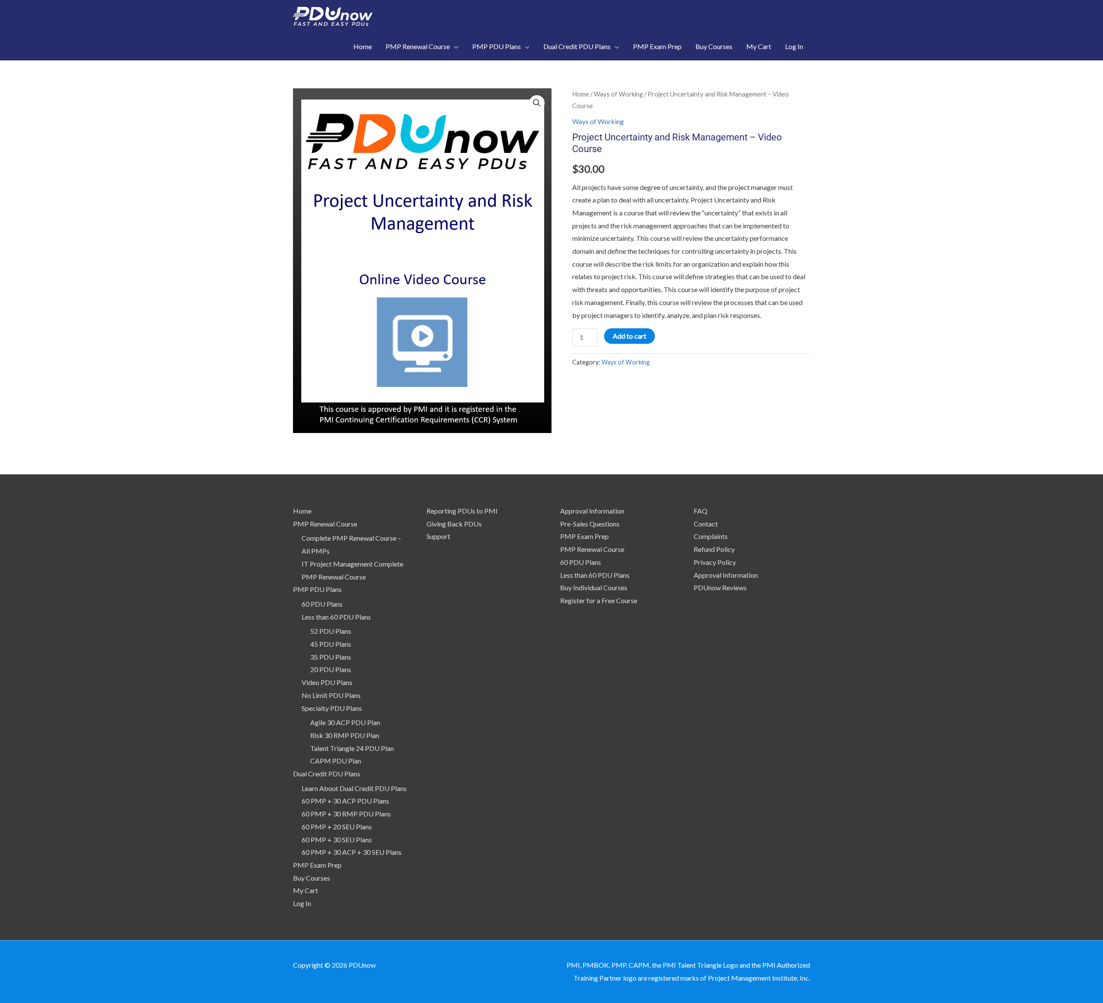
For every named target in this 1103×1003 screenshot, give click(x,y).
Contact (706, 524)
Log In (302, 903)
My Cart (305, 890)
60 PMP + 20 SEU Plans (337, 826)
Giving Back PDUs (454, 524)
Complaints (711, 536)
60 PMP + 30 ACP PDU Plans (345, 801)
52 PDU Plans (330, 631)
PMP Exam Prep (317, 865)
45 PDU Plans (330, 644)
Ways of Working (618, 94)
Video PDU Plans (327, 682)
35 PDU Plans (330, 657)
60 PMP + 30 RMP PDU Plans (346, 814)
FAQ (700, 511)
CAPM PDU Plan (335, 761)
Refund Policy (714, 549)
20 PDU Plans (330, 669)
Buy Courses (311, 878)
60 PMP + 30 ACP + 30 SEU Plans (352, 852)
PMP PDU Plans (317, 589)
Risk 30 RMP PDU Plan (344, 735)
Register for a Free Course (598, 600)
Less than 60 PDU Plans (336, 617)
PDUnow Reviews (720, 587)
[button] (537, 103)
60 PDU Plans (322, 604)
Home (580, 94)
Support (438, 536)
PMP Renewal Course (325, 524)
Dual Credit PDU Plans (326, 773)
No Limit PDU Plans (331, 695)
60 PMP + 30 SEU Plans (337, 839)
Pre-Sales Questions (590, 524)
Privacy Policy (715, 562)
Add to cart (629, 336)
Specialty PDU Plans (332, 708)
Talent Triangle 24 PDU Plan (352, 748)
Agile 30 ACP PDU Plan (345, 722)
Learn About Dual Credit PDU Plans (354, 788)
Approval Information (592, 511)
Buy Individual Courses (593, 587)
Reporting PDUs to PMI (462, 511)
